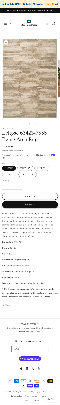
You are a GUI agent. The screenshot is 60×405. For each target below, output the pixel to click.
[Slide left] (24, 123)
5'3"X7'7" (41, 168)
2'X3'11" (9, 168)
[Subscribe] (45, 349)
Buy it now (30, 205)
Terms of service (31, 396)
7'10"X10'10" (27, 174)
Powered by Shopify (32, 392)
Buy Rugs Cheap (19, 392)
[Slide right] (36, 123)
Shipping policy (45, 396)
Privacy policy (16, 396)
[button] (6, 23)
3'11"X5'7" (25, 168)
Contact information (31, 400)
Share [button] (7, 305)
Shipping (5, 150)
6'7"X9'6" (9, 174)
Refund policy (48, 392)
